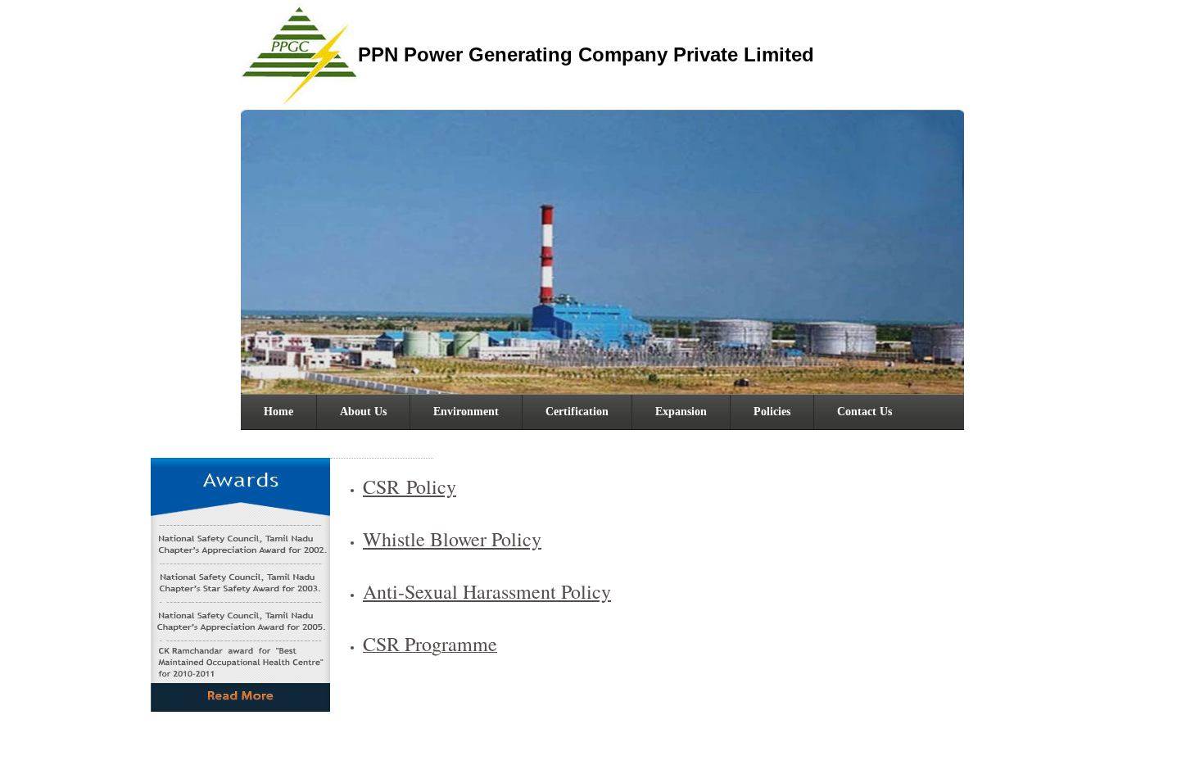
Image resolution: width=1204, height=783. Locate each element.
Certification (577, 411)
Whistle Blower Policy (452, 539)
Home (278, 411)
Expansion (681, 411)
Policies (772, 411)
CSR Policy (409, 486)
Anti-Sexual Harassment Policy (487, 591)
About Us (363, 411)
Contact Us (864, 411)
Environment (466, 411)
